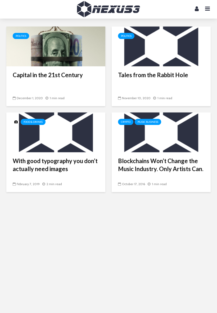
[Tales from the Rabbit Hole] (161, 46)
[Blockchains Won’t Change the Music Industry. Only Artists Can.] (161, 131)
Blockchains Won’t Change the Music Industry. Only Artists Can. (161, 164)
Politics (21, 36)
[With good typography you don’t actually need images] (55, 131)
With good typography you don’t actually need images (55, 164)
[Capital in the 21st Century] (55, 46)
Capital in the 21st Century (48, 75)
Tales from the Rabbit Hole (153, 75)
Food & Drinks (33, 122)
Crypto (125, 122)
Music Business (148, 122)
